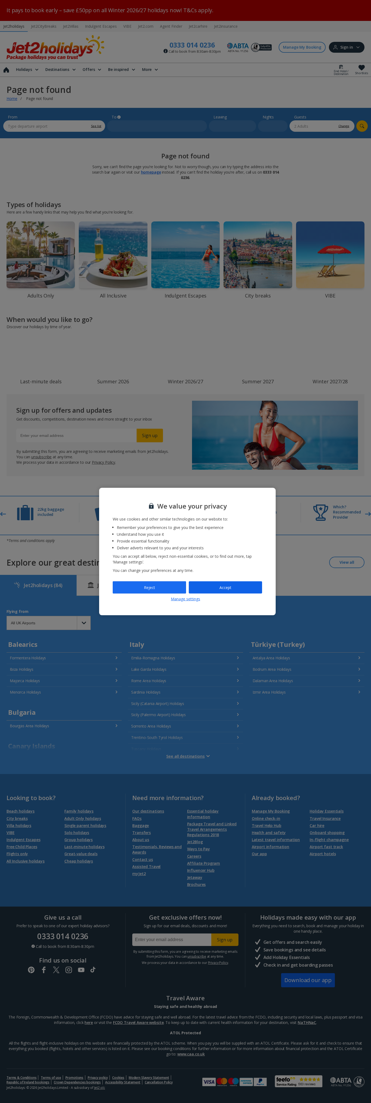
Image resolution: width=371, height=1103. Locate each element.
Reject (149, 587)
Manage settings (185, 598)
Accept (225, 587)
